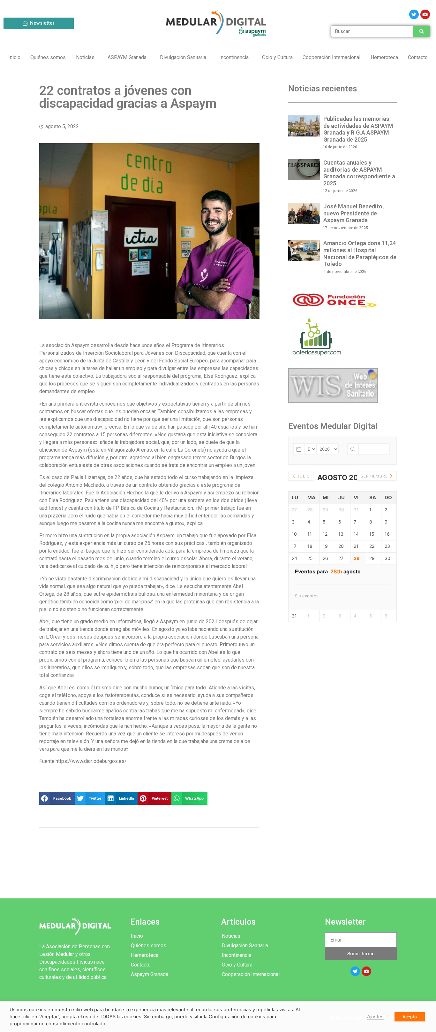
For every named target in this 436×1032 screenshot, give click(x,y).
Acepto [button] (409, 1016)
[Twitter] (414, 14)
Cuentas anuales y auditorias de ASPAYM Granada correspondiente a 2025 (359, 173)
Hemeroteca (384, 57)
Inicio (14, 57)
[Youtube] (425, 14)
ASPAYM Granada (127, 57)
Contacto (418, 57)
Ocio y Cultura (277, 57)
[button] (38, 23)
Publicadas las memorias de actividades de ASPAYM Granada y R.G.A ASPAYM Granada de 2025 (358, 129)
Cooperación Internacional (331, 57)
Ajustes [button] (375, 1017)
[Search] (421, 31)
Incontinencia (234, 57)
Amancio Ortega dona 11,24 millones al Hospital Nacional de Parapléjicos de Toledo (359, 253)
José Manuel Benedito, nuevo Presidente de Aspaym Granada (353, 213)
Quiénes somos (48, 57)
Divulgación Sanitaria (183, 57)
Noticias (85, 57)
